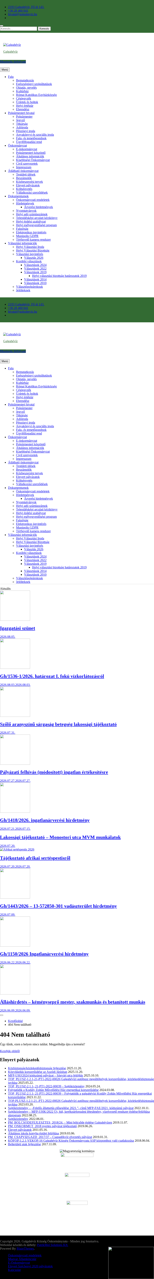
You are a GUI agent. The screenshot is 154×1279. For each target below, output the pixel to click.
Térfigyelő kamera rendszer (33, 239)
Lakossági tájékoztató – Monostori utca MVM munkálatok (60, 837)
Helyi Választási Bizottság (32, 250)
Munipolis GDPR (27, 236)
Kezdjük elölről (10, 1051)
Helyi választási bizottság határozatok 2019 (59, 275)
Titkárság (22, 123)
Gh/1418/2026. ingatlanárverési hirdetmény (45, 820)
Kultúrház (22, 91)
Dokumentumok (18, 196)
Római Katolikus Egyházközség (36, 95)
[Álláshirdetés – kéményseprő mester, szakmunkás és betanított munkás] (15, 993)
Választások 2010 (35, 283)
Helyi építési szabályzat (31, 221)
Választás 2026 (33, 257)
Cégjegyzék (23, 98)
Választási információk (22, 243)
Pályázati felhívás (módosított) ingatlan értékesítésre (54, 772)
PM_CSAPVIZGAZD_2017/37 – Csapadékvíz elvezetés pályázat (50, 1137)
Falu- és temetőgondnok (31, 138)
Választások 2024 (35, 265)
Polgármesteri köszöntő (31, 152)
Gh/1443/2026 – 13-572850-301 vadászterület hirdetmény (58, 906)
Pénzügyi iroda (25, 131)
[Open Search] (1, 25)
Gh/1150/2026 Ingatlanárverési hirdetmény (44, 953)
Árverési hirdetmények (38, 207)
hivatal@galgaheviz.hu (22, 14)
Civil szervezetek (27, 163)
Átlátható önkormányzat (23, 171)
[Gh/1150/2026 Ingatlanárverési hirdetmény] (15, 945)
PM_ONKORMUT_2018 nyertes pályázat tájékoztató (42, 1126)
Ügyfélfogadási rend (29, 142)
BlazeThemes (25, 1248)
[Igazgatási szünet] (15, 619)
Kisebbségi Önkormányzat (33, 160)
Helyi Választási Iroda (30, 247)
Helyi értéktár (24, 105)
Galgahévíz (10, 51)
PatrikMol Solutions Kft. (52, 1245)
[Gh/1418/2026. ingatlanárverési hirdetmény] (15, 811)
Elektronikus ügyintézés (31, 232)
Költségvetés (24, 189)
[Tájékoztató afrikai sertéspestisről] (17, 849)
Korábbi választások (29, 261)
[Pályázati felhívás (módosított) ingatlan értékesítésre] (15, 763)
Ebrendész (22, 109)
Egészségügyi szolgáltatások (34, 84)
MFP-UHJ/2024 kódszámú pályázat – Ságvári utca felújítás (45, 1075)
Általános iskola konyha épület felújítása (33, 1133)
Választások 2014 (35, 279)
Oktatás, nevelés (26, 87)
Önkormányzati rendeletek (33, 199)
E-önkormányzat (26, 149)
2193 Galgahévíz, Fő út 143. (26, 7)
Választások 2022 (35, 268)
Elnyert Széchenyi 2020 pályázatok (30, 1266)
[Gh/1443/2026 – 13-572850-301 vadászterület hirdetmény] (15, 897)
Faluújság (22, 228)
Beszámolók (24, 178)
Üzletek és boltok (27, 102)
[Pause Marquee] (1, 1015)
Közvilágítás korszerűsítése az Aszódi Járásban (37, 1072)
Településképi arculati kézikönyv (37, 218)
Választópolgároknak (29, 286)
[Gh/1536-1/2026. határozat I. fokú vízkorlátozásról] (15, 667)
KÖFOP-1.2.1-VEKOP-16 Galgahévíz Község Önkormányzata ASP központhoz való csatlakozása (71, 1140)
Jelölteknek (23, 290)
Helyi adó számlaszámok (32, 214)
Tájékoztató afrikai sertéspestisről (35, 858)
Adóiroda (22, 127)
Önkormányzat (17, 145)
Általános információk (30, 156)
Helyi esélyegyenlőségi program (36, 225)
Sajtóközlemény (18, 1119)
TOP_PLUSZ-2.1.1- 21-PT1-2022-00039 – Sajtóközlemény (46, 1086)
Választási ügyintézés (29, 254)
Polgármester (24, 116)
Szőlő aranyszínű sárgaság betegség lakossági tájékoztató (58, 724)
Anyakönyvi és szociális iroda (35, 134)
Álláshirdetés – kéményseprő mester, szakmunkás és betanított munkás (72, 1002)
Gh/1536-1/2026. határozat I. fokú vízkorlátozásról (52, 676)
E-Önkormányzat (19, 1262)
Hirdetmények (25, 203)
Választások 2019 (35, 272)
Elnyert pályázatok (28, 185)
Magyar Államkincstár (22, 1259)
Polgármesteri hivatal (21, 113)
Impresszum (23, 167)
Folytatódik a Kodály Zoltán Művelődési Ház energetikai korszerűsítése (53, 1090)
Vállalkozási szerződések (32, 192)
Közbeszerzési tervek (29, 181)
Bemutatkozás (25, 80)
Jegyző (20, 120)
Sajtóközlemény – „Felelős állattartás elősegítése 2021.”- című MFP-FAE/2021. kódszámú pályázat (71, 1108)
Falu (11, 76)
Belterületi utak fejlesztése (24, 1144)
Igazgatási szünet (17, 628)
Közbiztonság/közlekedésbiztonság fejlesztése (37, 1068)
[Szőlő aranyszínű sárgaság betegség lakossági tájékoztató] (15, 715)
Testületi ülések (25, 174)
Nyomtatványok (26, 210)
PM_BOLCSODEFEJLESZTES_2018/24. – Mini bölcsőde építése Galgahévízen (60, 1122)
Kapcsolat (14, 1270)
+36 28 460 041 (18, 10)
